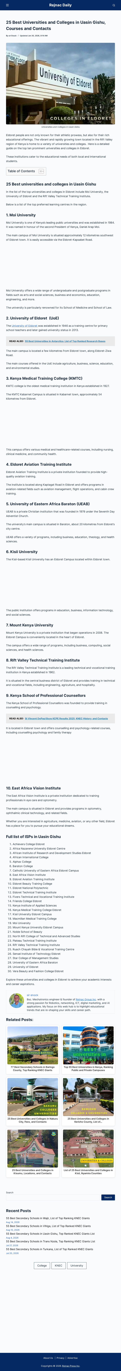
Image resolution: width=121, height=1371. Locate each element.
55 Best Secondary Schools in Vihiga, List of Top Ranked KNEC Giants (48, 1226)
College (42, 1265)
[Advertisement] (60, 266)
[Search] (114, 5)
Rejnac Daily (60, 5)
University (77, 1265)
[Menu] (7, 5)
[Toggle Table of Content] (39, 171)
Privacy (60, 1358)
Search (9, 1192)
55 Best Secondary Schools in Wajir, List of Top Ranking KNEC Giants (48, 1218)
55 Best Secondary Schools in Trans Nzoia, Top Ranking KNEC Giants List (50, 1241)
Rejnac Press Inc (71, 1366)
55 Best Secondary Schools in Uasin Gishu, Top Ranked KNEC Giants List (50, 1233)
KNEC (58, 1265)
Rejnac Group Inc (86, 999)
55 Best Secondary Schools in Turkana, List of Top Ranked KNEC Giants (49, 1249)
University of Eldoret (25, 325)
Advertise (72, 1358)
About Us (48, 1358)
